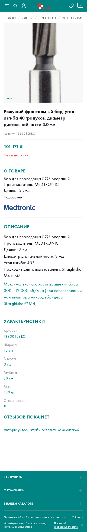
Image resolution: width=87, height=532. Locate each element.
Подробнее (13, 197)
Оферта (77, 517)
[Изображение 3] (11, 98)
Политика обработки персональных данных (35, 517)
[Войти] (23, 6)
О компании (14, 490)
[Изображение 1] (8, 98)
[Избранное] (71, 6)
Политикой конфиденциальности (66, 525)
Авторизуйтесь (16, 429)
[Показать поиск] (15, 6)
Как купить (13, 477)
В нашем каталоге (18, 504)
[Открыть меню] (7, 6)
